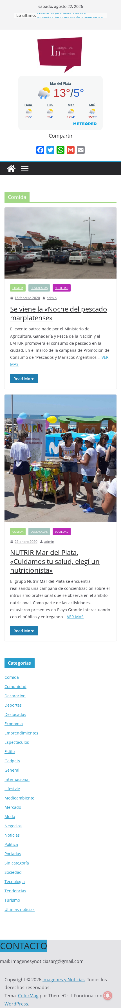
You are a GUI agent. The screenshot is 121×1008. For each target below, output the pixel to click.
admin (52, 297)
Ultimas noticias (20, 909)
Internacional (17, 779)
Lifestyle (12, 788)
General (12, 770)
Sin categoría (17, 863)
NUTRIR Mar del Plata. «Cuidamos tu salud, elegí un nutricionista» (55, 561)
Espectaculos (17, 742)
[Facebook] (40, 150)
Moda (10, 816)
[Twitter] (50, 150)
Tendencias (15, 890)
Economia (14, 723)
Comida (17, 288)
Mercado (13, 807)
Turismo (12, 900)
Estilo (10, 751)
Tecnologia (15, 881)
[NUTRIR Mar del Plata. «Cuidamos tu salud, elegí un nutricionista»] (60, 458)
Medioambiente (19, 798)
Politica (11, 844)
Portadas (13, 853)
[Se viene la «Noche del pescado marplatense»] (60, 243)
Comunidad (15, 686)
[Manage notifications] (107, 995)
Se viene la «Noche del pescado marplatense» (58, 313)
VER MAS (75, 616)
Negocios (13, 825)
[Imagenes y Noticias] (11, 168)
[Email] (81, 150)
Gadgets (12, 760)
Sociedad (61, 288)
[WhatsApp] (60, 150)
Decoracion (15, 695)
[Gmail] (71, 150)
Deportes (13, 705)
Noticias (12, 835)
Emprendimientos (21, 733)
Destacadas (39, 288)
